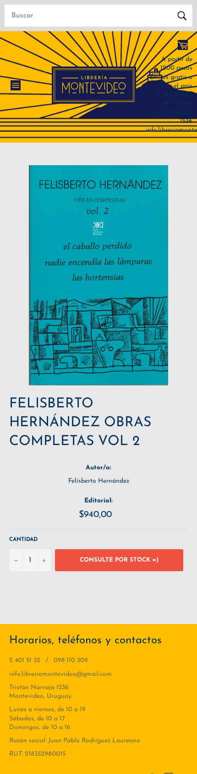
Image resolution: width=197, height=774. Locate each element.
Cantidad (23, 539)
